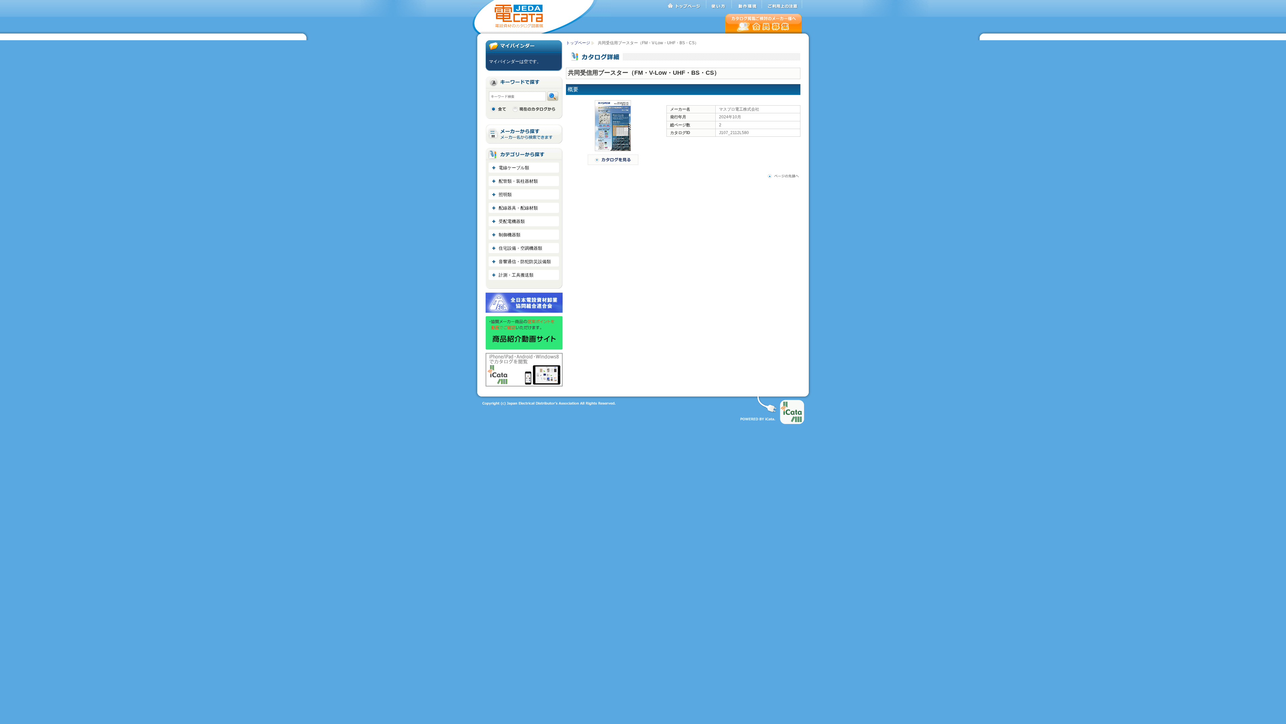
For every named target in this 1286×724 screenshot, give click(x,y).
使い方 (719, 4)
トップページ (686, 4)
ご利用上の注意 (782, 4)
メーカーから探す (524, 134)
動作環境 (747, 4)
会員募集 (763, 24)
